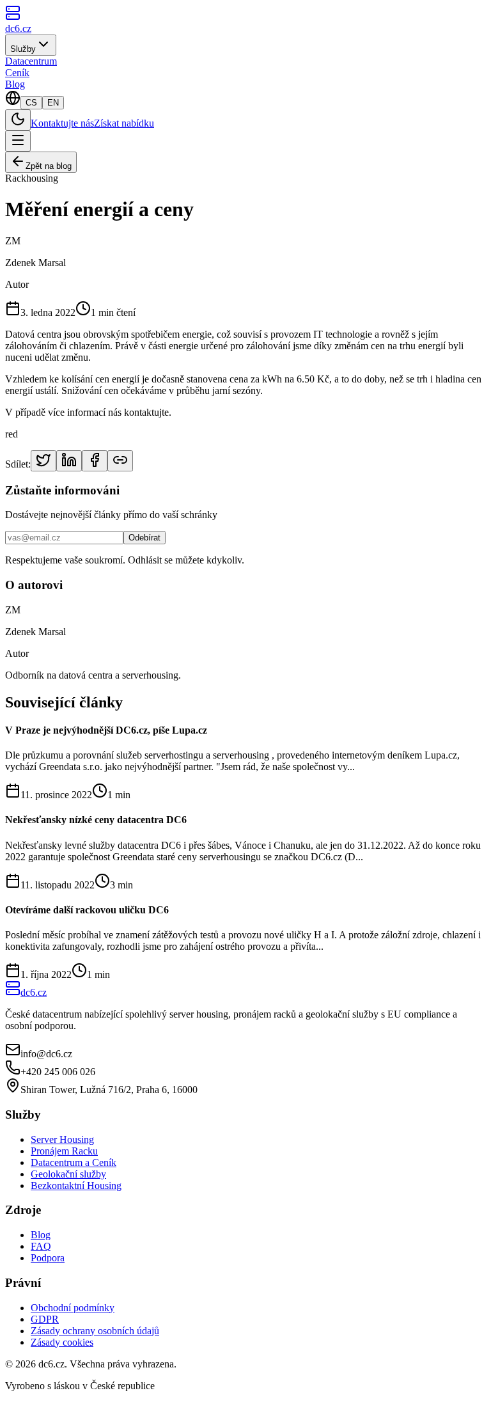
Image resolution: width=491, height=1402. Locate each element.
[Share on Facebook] (94, 460)
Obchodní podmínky (72, 1307)
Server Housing (62, 1139)
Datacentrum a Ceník (73, 1162)
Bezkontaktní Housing (76, 1185)
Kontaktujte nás (62, 123)
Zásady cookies (62, 1342)
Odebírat (144, 537)
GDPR (45, 1319)
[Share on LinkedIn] (69, 460)
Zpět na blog (49, 166)
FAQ (41, 1246)
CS (31, 102)
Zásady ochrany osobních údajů (95, 1330)
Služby (23, 49)
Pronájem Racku (64, 1151)
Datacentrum (31, 61)
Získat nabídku (124, 123)
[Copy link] (120, 460)
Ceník (17, 72)
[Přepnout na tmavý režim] (18, 119)
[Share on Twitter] (43, 460)
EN (53, 102)
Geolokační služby (68, 1174)
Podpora (48, 1257)
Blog (15, 84)
